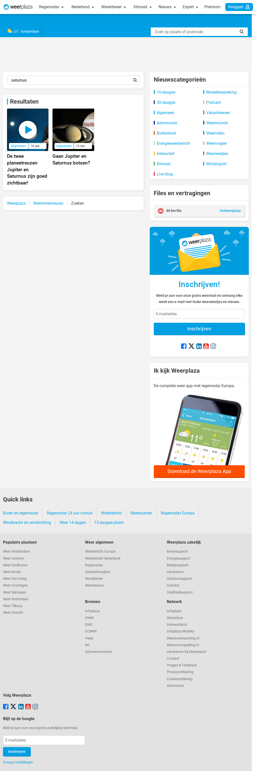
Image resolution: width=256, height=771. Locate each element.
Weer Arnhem (13, 558)
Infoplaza (92, 611)
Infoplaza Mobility (180, 631)
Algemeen (165, 112)
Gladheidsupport (180, 592)
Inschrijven (199, 329)
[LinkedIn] (199, 346)
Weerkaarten (141, 513)
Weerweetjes (217, 153)
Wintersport (216, 163)
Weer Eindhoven (15, 565)
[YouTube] (206, 346)
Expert (189, 6)
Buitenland (166, 133)
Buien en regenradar (20, 513)
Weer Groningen (15, 585)
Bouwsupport (177, 551)
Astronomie (167, 123)
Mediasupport (177, 565)
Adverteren (175, 572)
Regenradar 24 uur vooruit (69, 513)
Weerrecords (217, 123)
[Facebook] (183, 346)
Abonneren (175, 686)
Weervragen (216, 143)
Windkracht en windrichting (27, 522)
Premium (212, 6)
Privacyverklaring (180, 672)
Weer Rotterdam (15, 599)
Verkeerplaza (177, 624)
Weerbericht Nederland (102, 558)
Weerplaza (175, 618)
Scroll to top (248, 763)
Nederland (81, 6)
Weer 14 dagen (73, 522)
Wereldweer (111, 6)
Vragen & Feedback (182, 665)
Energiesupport (178, 558)
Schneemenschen (98, 652)
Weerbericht (111, 513)
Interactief (165, 153)
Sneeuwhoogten (97, 572)
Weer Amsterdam (16, 551)
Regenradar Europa (177, 513)
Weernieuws (94, 585)
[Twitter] (191, 346)
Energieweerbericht (173, 143)
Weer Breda (12, 572)
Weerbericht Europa (100, 551)
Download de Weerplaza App (199, 471)
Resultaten (24, 101)
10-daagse (166, 92)
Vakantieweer (218, 112)
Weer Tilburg (12, 606)
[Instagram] (213, 346)
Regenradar (49, 6)
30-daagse (166, 102)
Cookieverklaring (179, 679)
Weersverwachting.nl (183, 638)
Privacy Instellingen (18, 762)
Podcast (213, 102)
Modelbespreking (221, 92)
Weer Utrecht (13, 613)
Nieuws (165, 6)
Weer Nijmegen (14, 592)
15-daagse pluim (109, 522)
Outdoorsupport (179, 579)
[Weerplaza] (18, 6)
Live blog (165, 174)
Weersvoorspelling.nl (183, 645)
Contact (173, 585)
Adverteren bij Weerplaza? (187, 652)
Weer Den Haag (15, 579)
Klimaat (141, 6)
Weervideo (215, 133)
